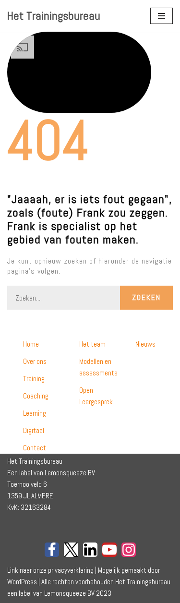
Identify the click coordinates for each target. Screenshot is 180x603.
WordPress (22, 581)
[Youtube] (109, 550)
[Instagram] (128, 550)
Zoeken (146, 297)
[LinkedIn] (90, 550)
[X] (71, 550)
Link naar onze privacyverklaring (50, 570)
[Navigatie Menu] (161, 16)
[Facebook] (52, 550)
